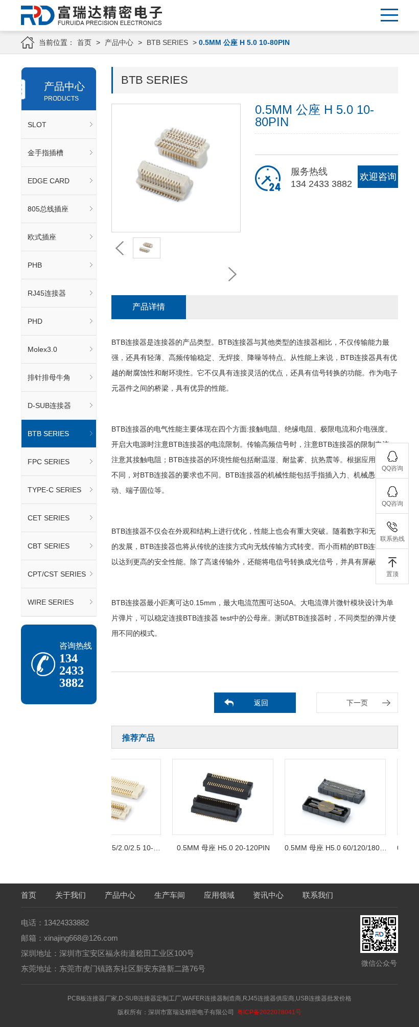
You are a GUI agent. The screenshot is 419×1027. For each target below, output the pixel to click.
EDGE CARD (48, 181)
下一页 (357, 703)
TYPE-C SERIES (54, 490)
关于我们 (70, 895)
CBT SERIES (48, 546)
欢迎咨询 (378, 177)
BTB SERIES (167, 42)
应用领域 (219, 895)
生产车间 (169, 895)
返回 (261, 703)
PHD (35, 321)
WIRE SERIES (51, 602)
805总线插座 (48, 209)
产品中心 (119, 42)
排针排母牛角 (49, 377)
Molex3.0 (42, 349)
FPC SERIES (48, 462)
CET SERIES (48, 518)
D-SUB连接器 (49, 405)
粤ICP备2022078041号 (269, 1012)
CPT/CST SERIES (57, 574)
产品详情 (148, 306)
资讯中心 (268, 895)
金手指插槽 (45, 153)
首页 (84, 42)
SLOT (37, 125)
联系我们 (317, 895)
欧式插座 (42, 237)
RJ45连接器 (47, 293)
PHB (35, 265)
